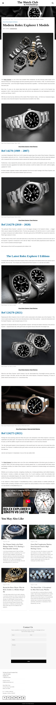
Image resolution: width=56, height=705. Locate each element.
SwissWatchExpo (6, 19)
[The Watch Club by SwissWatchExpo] (28, 3)
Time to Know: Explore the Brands (21, 19)
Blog (12, 19)
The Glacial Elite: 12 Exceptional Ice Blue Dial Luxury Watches (41, 588)
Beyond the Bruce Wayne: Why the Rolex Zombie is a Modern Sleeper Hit (13, 589)
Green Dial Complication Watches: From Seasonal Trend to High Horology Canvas (41, 546)
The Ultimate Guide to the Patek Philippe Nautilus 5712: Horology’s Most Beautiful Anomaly (13, 546)
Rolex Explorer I (7, 462)
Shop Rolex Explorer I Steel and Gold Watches (28, 429)
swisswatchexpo (13, 28)
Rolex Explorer (7, 79)
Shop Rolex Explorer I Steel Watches (28, 146)
